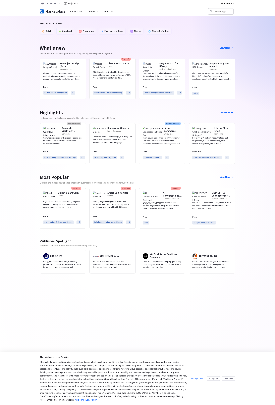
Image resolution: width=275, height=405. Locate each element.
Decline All (228, 378)
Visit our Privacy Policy (86, 399)
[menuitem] (76, 11)
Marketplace (55, 11)
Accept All (213, 378)
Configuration (197, 378)
